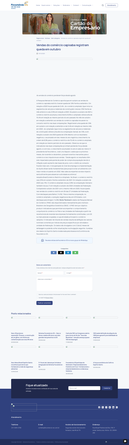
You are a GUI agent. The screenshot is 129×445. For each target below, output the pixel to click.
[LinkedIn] (68, 252)
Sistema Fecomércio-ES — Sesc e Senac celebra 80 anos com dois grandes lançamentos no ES (50, 335)
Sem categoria (55, 38)
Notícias (47, 38)
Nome (40, 273)
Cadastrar (107, 388)
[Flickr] (117, 407)
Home (38, 5)
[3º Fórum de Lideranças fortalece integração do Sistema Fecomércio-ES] (51, 353)
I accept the (46, 297)
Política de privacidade (61, 442)
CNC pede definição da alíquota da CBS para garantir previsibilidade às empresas (105, 335)
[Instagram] (106, 407)
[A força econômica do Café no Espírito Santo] (105, 353)
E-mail (69, 273)
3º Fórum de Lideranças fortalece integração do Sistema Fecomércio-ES (51, 365)
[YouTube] (110, 407)
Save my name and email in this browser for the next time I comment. (57, 294)
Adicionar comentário (45, 279)
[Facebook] (54, 252)
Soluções (56, 5)
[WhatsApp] (75, 252)
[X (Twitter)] (61, 252)
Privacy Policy (49, 297)
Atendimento (111, 5)
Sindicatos (66, 5)
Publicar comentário (44, 303)
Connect (76, 5)
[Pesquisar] (103, 5)
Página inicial (40, 38)
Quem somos (45, 5)
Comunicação (86, 5)
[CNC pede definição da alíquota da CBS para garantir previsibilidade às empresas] (105, 323)
